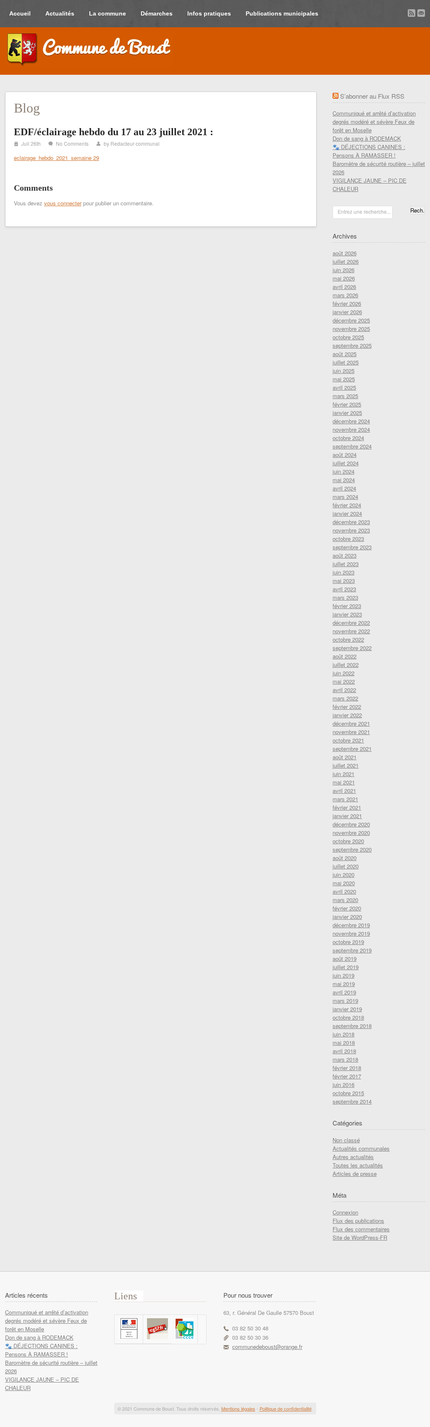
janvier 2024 (347, 513)
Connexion (345, 1212)
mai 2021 (344, 782)
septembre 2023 (352, 547)
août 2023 (345, 555)
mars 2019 (345, 1001)
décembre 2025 (351, 320)
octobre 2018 (348, 1017)
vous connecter (62, 203)
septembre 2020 (352, 849)
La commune (107, 13)
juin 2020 (343, 875)
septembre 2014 (352, 1101)
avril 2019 (344, 992)
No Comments (72, 143)
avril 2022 (344, 690)
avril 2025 (344, 387)
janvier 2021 (347, 816)
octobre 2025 (348, 337)
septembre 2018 (352, 1026)
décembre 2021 (351, 723)
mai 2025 (344, 379)
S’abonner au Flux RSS (372, 96)
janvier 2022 (347, 715)
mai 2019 (344, 984)
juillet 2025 (346, 362)
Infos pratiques (209, 13)
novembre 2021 (351, 732)
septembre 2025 (352, 345)
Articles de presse (355, 1174)
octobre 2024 (348, 438)
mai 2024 (344, 480)
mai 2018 (344, 1043)
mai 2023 (344, 581)
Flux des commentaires (361, 1229)
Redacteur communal (135, 143)
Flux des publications (358, 1221)
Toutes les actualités (358, 1165)
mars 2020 (345, 900)
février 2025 (347, 404)
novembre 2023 (351, 530)
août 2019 (345, 959)
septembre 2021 (352, 749)
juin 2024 (343, 471)
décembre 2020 (351, 824)
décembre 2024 (351, 421)
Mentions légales (238, 1408)
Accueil (20, 13)
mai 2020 (344, 883)
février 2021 (347, 807)
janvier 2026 (347, 312)
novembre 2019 (351, 933)
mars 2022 (345, 698)
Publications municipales (282, 13)
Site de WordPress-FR (360, 1237)
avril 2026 (344, 287)
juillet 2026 (346, 261)
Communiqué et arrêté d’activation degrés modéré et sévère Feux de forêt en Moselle (374, 121)
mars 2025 (345, 396)
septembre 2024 (352, 446)
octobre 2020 (348, 841)
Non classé (346, 1140)
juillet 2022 (346, 665)
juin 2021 (343, 774)
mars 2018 (345, 1059)
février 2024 (347, 505)
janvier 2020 (347, 917)
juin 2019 (343, 975)
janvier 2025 (347, 413)
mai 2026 (344, 278)
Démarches (157, 13)
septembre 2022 (352, 648)
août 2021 (345, 757)
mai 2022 (344, 681)
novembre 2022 (351, 631)
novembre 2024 (351, 429)
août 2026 (345, 253)
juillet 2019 (346, 967)
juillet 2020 (346, 866)
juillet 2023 (346, 564)
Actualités (59, 13)
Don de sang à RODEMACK (367, 138)
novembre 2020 (351, 833)
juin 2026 (343, 270)
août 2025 (345, 354)
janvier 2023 (347, 614)
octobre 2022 (348, 639)
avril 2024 (344, 488)
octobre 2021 (348, 740)
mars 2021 (345, 799)
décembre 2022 (351, 623)
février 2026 (347, 303)
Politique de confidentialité (286, 1408)
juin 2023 (343, 572)
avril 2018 (344, 1051)
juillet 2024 (346, 463)
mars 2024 (345, 497)
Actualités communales (361, 1148)
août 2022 (345, 656)
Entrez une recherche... (364, 211)
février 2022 (347, 707)
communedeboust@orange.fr (267, 1347)
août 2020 (345, 858)
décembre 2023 (351, 522)
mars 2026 (345, 295)
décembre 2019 (351, 925)
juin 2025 (343, 371)
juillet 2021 (346, 765)
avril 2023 (344, 589)
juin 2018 (343, 1034)
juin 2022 (343, 673)
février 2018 (347, 1068)
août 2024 (345, 455)
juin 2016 (343, 1085)
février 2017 (347, 1076)
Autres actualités (353, 1157)
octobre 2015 (348, 1093)
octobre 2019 (348, 942)
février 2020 (347, 908)
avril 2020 (344, 891)
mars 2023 (345, 597)
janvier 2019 (347, 1009)
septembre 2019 (352, 950)
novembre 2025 (351, 329)
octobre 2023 (348, 539)
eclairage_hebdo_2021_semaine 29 (56, 158)
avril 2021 (344, 791)
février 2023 (347, 606)
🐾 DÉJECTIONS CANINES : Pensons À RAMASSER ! (369, 151)
